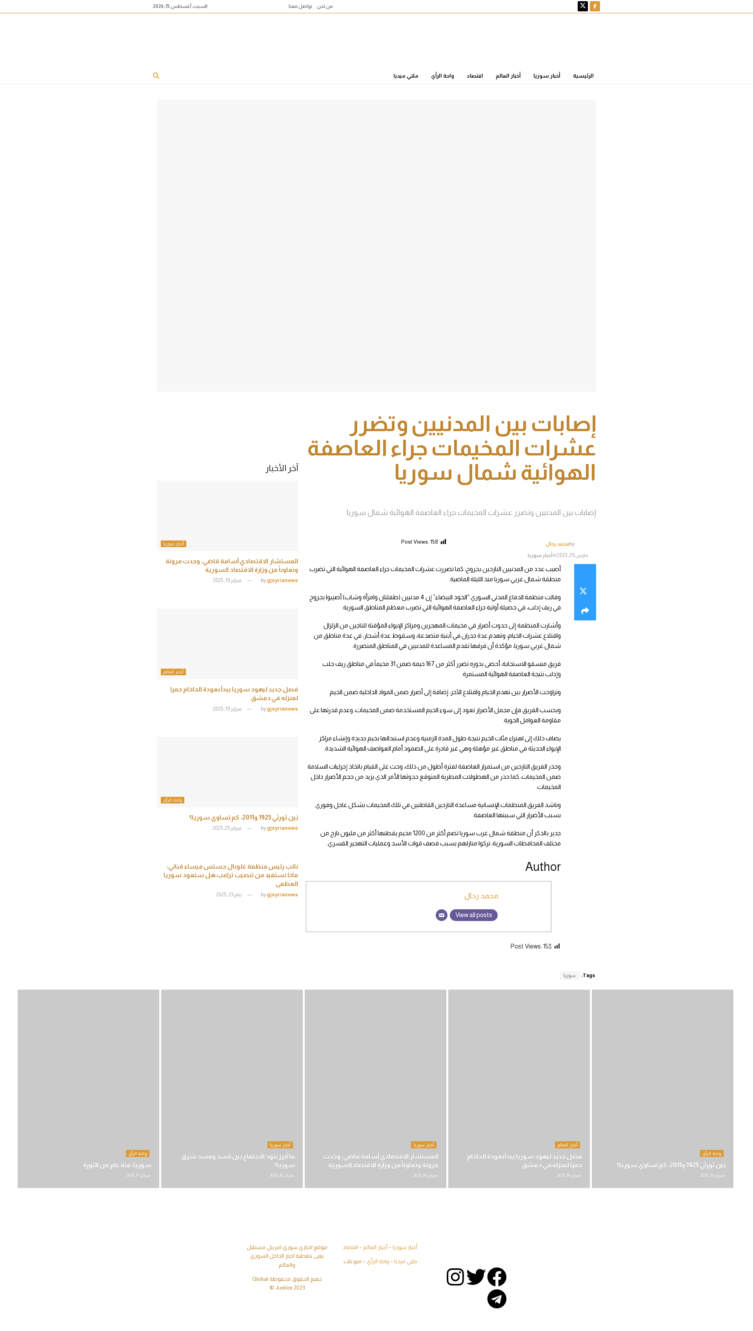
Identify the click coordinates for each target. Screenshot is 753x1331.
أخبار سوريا (546, 76)
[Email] (441, 915)
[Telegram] (497, 1299)
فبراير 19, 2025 (227, 580)
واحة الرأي (442, 76)
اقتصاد (475, 76)
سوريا (570, 975)
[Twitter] (476, 1277)
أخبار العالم (508, 76)
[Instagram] (455, 1277)
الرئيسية (583, 76)
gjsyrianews (282, 580)
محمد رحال (557, 544)
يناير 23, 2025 (229, 895)
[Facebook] (497, 1277)
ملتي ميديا (405, 76)
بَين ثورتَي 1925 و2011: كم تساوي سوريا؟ (243, 817)
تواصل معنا (300, 6)
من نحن (325, 6)
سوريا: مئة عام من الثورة (117, 1165)
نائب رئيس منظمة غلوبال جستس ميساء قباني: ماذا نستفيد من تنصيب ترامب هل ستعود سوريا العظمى (231, 875)
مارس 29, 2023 (572, 555)
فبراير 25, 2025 (227, 828)
